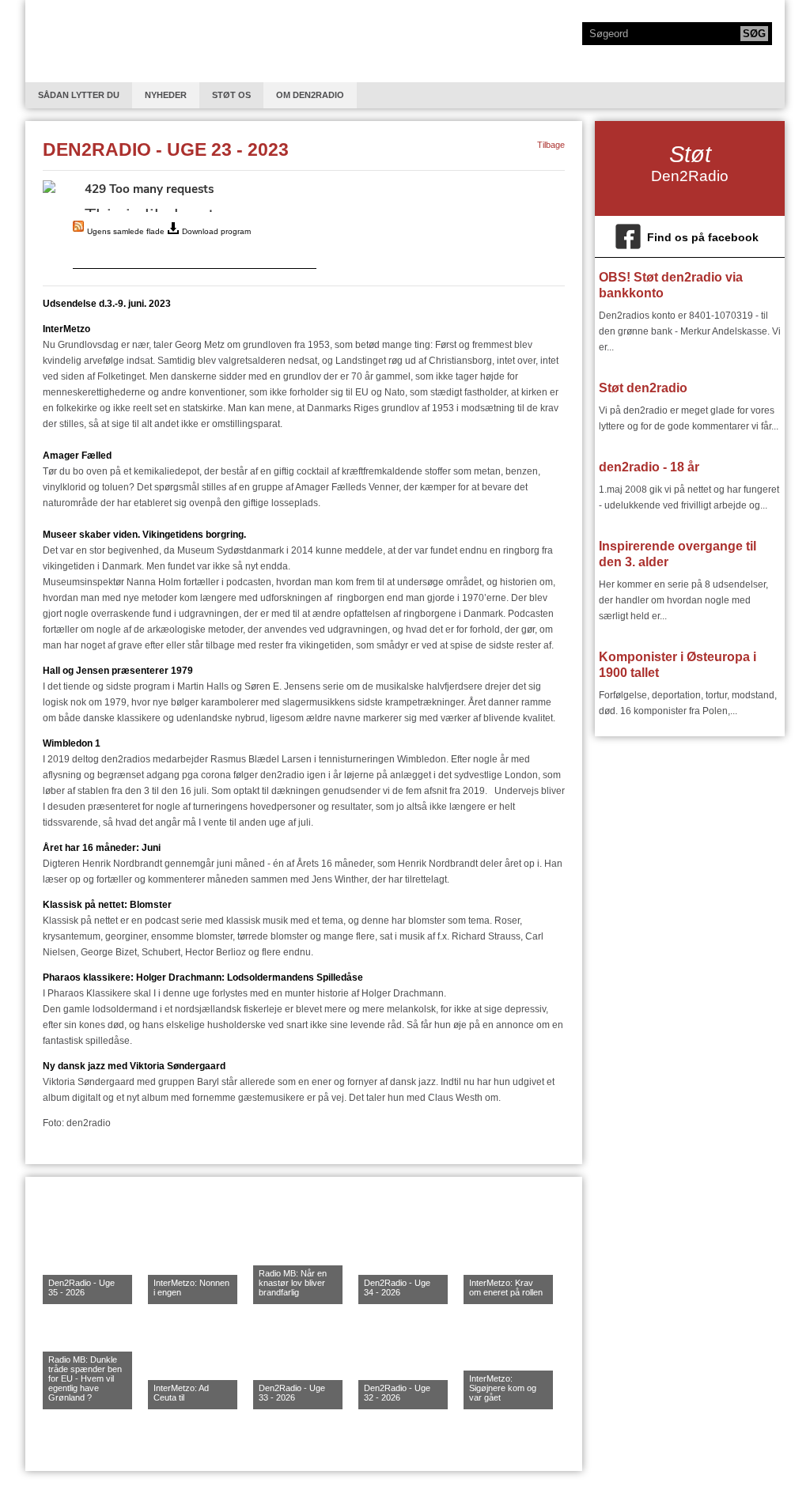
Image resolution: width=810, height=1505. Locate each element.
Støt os (231, 95)
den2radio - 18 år (649, 467)
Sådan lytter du (78, 95)
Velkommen (87, 41)
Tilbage (551, 144)
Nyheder (166, 95)
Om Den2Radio (310, 95)
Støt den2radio (643, 388)
